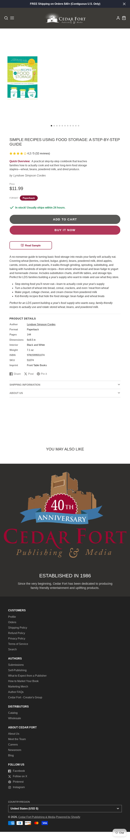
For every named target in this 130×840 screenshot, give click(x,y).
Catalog (13, 712)
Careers (13, 744)
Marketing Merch (18, 686)
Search (12, 649)
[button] (51, 125)
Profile (12, 616)
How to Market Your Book (23, 681)
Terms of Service (18, 644)
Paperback (29, 198)
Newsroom (14, 750)
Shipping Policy (17, 627)
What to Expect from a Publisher (27, 675)
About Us (13, 733)
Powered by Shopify (68, 817)
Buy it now (65, 230)
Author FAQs (16, 692)
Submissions (16, 664)
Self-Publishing (17, 670)
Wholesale (14, 718)
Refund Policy (16, 633)
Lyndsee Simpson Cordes (29, 175)
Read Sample (33, 245)
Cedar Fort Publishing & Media (36, 817)
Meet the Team (17, 739)
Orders (12, 622)
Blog (11, 755)
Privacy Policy (16, 638)
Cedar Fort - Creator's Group (25, 697)
